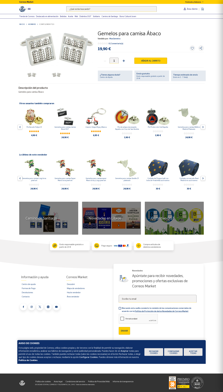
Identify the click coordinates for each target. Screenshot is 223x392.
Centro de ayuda (29, 284)
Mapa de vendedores (76, 288)
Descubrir (71, 284)
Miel (76, 16)
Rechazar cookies (153, 352)
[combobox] (111, 9)
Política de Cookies (28, 360)
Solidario (96, 16)
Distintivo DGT (85, 16)
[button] (123, 61)
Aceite (70, 16)
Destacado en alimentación (47, 16)
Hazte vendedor (74, 292)
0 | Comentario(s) (116, 43)
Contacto (26, 296)
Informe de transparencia (123, 381)
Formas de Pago (29, 288)
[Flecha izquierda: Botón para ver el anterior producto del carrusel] (20, 127)
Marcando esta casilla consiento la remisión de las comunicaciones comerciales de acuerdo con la (156, 309)
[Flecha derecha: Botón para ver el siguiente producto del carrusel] (203, 127)
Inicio (22, 24)
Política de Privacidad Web (99, 381)
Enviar (124, 330)
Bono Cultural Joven (128, 16)
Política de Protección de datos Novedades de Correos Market (161, 311)
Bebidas (63, 16)
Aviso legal (58, 381)
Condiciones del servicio (75, 381)
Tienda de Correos (26, 16)
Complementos (46, 24)
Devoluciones (27, 292)
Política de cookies (43, 381)
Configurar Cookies (173, 352)
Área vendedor (73, 296)
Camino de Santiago (110, 16)
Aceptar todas (193, 352)
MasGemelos (114, 38)
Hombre (32, 24)
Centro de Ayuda (106, 77)
